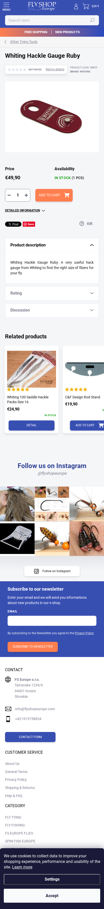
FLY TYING (13, 817)
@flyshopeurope (52, 473)
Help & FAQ (13, 796)
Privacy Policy (84, 633)
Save (31, 224)
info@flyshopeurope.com (35, 709)
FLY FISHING (15, 825)
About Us (12, 764)
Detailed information (22, 210)
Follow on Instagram (56, 571)
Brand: (80, 71)
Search (92, 20)
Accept (52, 895)
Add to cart (49, 195)
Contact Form (30, 737)
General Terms (16, 772)
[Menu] (6, 6)
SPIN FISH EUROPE (20, 841)
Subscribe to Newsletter (33, 646)
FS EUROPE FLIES (19, 833)
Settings (52, 879)
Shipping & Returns (20, 788)
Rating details (55, 69)
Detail (31, 425)
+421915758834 (28, 719)
